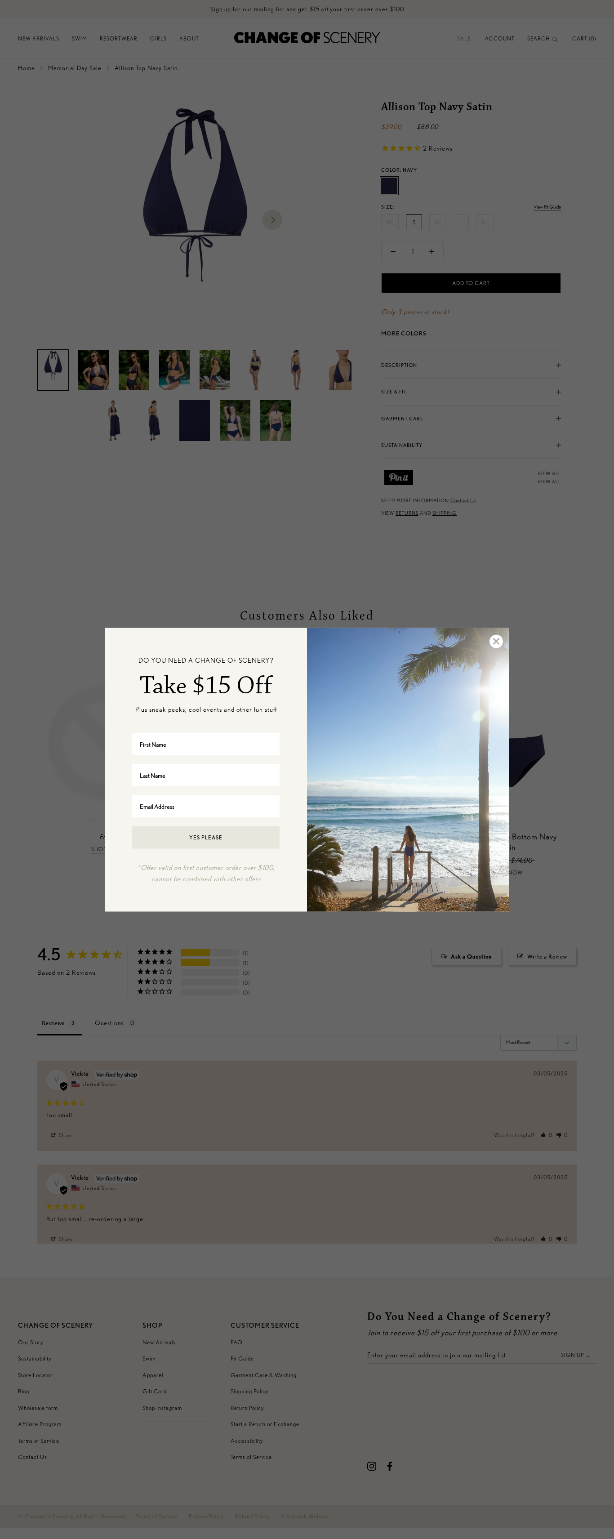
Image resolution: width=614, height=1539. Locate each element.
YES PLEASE (205, 837)
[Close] (496, 641)
